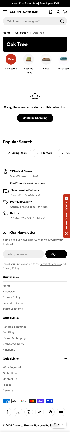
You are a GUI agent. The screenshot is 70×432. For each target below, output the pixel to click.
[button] (66, 216)
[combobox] (35, 21)
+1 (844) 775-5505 (21, 218)
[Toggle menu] (5, 12)
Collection (21, 32)
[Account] (58, 12)
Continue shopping (35, 118)
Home (7, 32)
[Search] (62, 21)
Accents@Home (23, 425)
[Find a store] (50, 12)
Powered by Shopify (46, 425)
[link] (11, 63)
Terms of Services (50, 264)
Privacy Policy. (11, 268)
